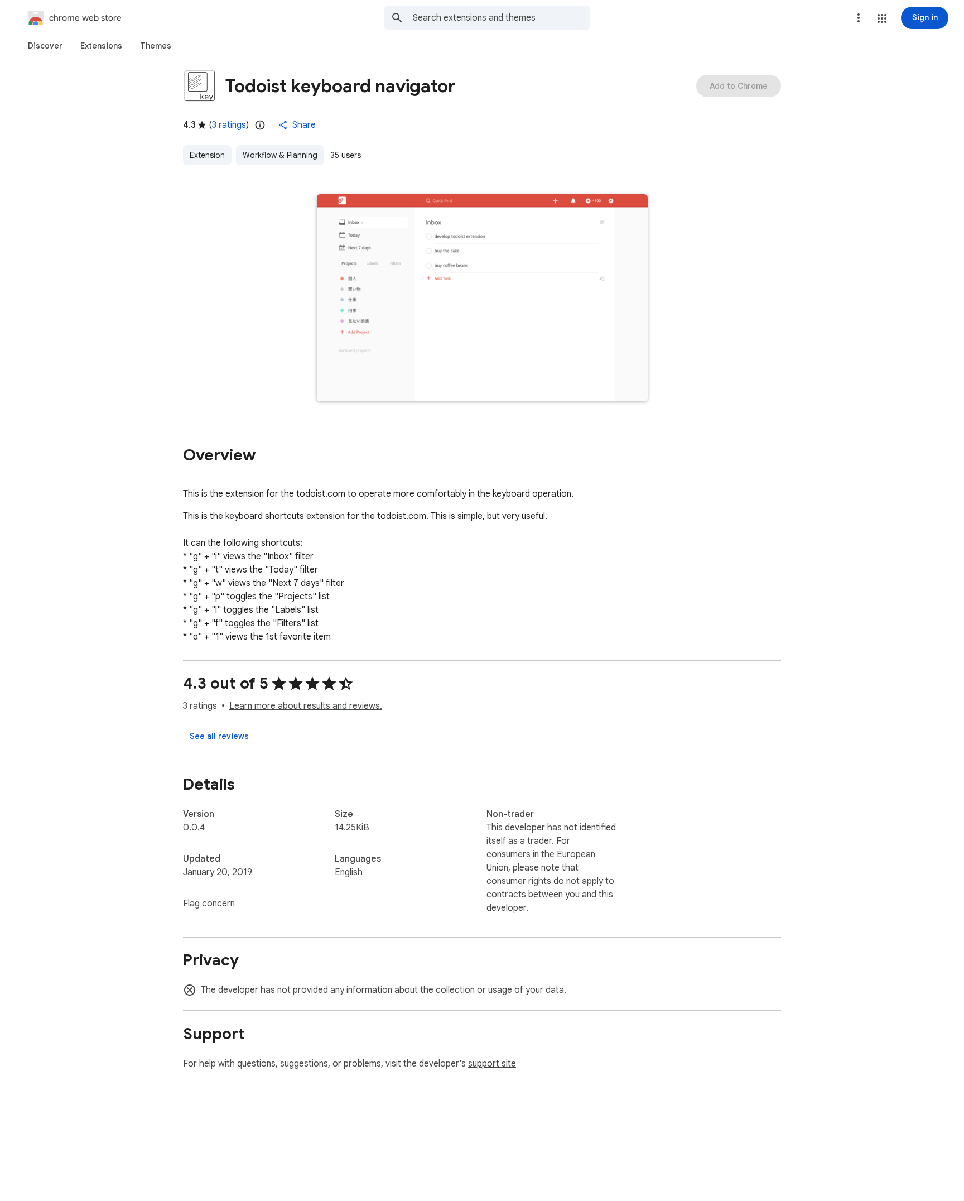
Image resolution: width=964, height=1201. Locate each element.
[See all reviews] (219, 736)
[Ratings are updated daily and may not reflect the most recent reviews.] (260, 125)
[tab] (45, 46)
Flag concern (209, 903)
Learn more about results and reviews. (305, 706)
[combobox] (501, 18)
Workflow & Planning (280, 155)
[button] (882, 18)
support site (492, 1063)
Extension (207, 155)
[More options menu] (858, 18)
